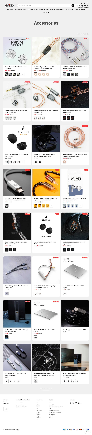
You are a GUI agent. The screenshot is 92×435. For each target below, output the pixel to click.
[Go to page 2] (50, 388)
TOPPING (39, 418)
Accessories (69, 9)
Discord (51, 416)
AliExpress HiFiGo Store (21, 406)
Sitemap (51, 418)
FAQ (50, 408)
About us (51, 403)
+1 (51, 205)
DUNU (38, 412)
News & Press (52, 405)
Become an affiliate (54, 410)
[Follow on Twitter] (80, 6)
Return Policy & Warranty (55, 412)
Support (45, 12)
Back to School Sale (20, 9)
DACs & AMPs (39, 9)
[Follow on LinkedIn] (88, 6)
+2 (22, 161)
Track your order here (83, 7)
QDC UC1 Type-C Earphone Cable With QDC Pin (75, 329)
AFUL (38, 405)
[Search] (73, 5)
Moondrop (39, 403)
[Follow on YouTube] (85, 6)
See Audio (39, 410)
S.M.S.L (38, 419)
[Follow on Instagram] (82, 6)
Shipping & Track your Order (56, 406)
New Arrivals (10, 9)
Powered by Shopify (14, 429)
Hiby (38, 416)
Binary (38, 406)
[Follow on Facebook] (77, 6)
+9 (22, 74)
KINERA (38, 414)
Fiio (37, 408)
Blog (82, 9)
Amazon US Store (20, 403)
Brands (76, 9)
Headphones (59, 9)
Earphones (30, 9)
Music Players (49, 9)
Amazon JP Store (20, 405)
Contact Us (52, 414)
